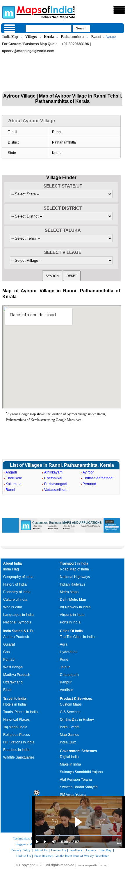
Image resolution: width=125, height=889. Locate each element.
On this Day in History (77, 719)
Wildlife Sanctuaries (19, 757)
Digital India (69, 757)
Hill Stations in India (19, 742)
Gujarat (9, 644)
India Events (69, 727)
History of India (15, 584)
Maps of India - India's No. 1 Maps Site (8, 12)
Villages (31, 37)
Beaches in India (16, 750)
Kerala (49, 37)
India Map (10, 37)
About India (12, 563)
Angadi (11, 472)
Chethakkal (53, 478)
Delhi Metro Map (73, 600)
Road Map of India (74, 569)
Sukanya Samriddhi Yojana (81, 772)
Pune (64, 660)
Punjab (9, 660)
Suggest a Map (25, 844)
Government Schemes (78, 751)
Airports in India (72, 615)
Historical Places (16, 719)
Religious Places (16, 735)
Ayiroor (88, 472)
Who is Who (12, 607)
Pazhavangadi (55, 484)
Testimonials (21, 838)
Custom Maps (71, 704)
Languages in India (18, 615)
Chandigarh (69, 675)
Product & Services (76, 699)
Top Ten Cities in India (77, 637)
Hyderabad (69, 652)
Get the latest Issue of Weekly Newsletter (82, 856)
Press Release (43, 856)
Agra (63, 644)
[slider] (78, 835)
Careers (91, 850)
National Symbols (17, 622)
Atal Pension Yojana (76, 779)
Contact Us (58, 850)
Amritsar (66, 690)
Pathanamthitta (72, 37)
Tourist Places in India (20, 712)
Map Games (69, 735)
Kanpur (66, 682)
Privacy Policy (21, 850)
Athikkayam (53, 472)
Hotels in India (14, 704)
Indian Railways (72, 584)
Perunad (89, 484)
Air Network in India (75, 607)
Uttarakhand (13, 682)
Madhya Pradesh (16, 675)
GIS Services (70, 712)
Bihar (7, 690)
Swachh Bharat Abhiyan (79, 787)
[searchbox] (49, 28)
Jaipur (65, 667)
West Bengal (13, 667)
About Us (41, 850)
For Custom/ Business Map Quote (30, 44)
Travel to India (14, 699)
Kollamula (14, 484)
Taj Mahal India (15, 727)
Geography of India (18, 577)
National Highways (75, 577)
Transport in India (74, 563)
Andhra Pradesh (16, 637)
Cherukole (14, 478)
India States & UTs (18, 631)
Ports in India (70, 622)
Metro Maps (69, 592)
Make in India (70, 764)
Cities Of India (71, 631)
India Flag (11, 569)
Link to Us (23, 856)
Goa (6, 652)
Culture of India (15, 600)
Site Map (106, 850)
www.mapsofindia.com (93, 865)
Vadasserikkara (56, 490)
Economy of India (17, 592)
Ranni (96, 37)
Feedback (75, 850)
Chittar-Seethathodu (99, 478)
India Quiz (68, 742)
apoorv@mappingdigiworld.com (28, 51)
